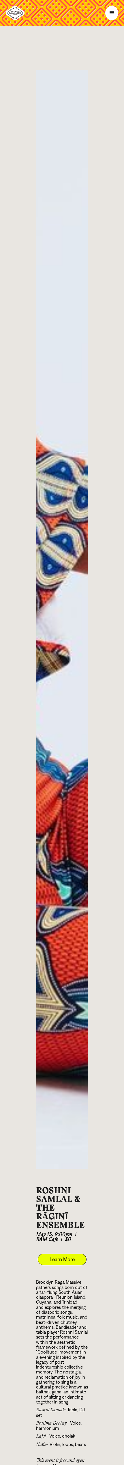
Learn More (62, 1259)
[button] (62, 13)
